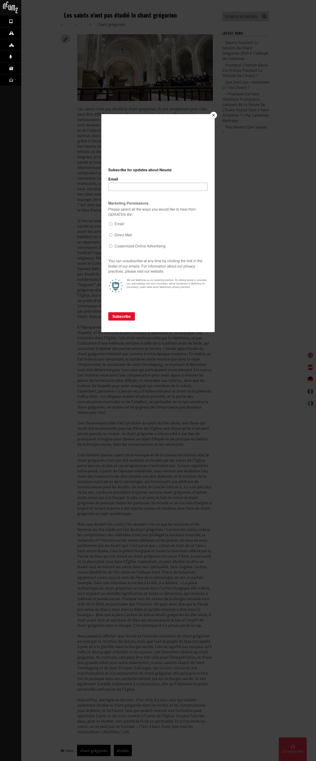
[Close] (213, 115)
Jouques (25, 44)
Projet (25, 32)
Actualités (25, 68)
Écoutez (25, 80)
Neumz (25, 21)
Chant (25, 56)
